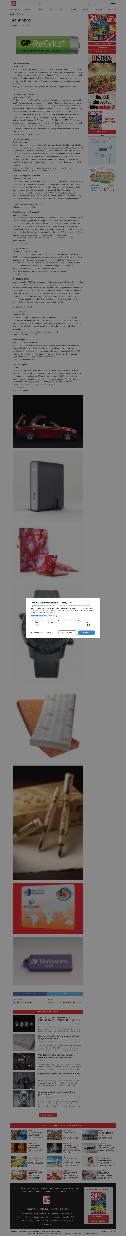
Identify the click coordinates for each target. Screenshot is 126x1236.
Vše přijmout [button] (86, 632)
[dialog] (63, 618)
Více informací (50, 612)
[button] (63, 616)
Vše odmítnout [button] (67, 632)
